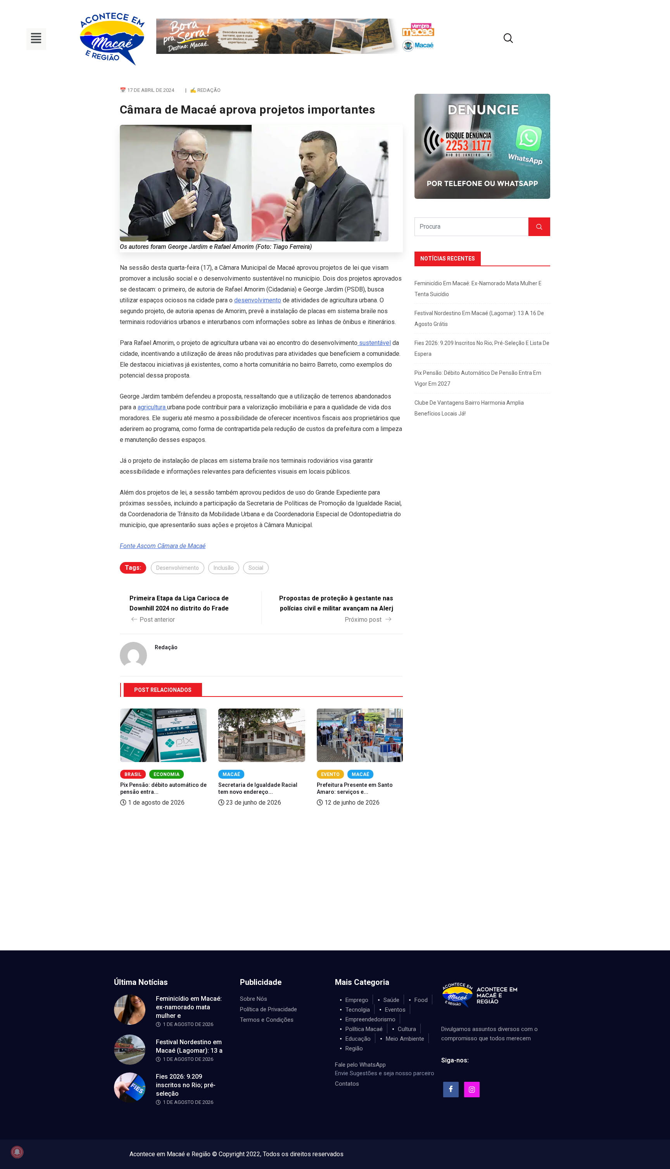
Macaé (231, 774)
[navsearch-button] (498, 39)
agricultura (152, 407)
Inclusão (224, 568)
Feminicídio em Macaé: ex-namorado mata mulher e (189, 1007)
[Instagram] (472, 1089)
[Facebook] (451, 1089)
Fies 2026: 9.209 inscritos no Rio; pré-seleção (186, 1085)
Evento (330, 774)
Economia (167, 774)
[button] (36, 39)
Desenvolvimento (177, 568)
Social (256, 568)
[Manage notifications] (17, 1152)
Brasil (133, 774)
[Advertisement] (335, 892)
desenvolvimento (257, 300)
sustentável (374, 343)
